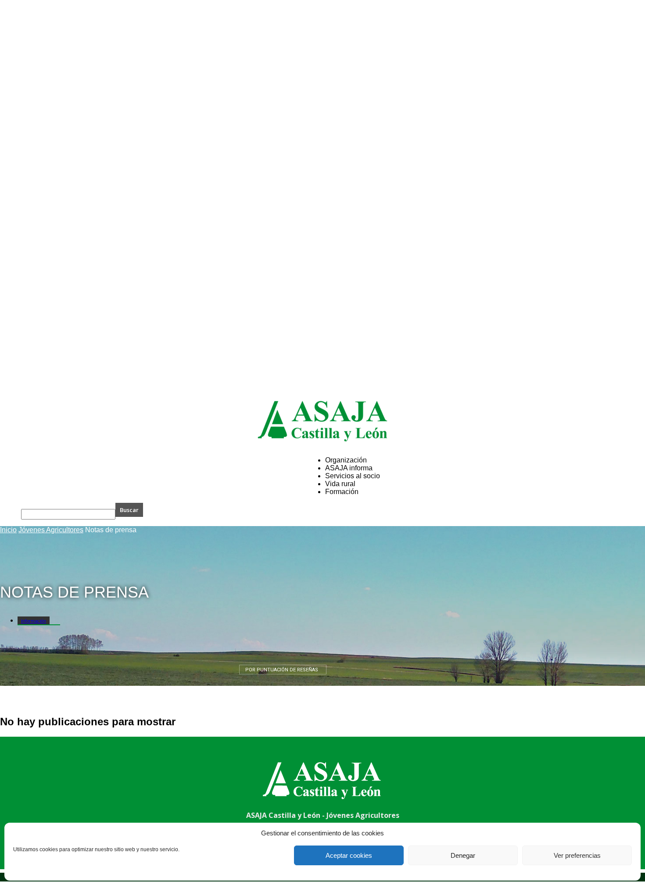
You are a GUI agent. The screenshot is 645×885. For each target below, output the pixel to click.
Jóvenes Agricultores (50, 530)
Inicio (8, 530)
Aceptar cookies (349, 855)
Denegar (463, 855)
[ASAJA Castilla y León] (322, 421)
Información (33, 620)
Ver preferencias (577, 855)
